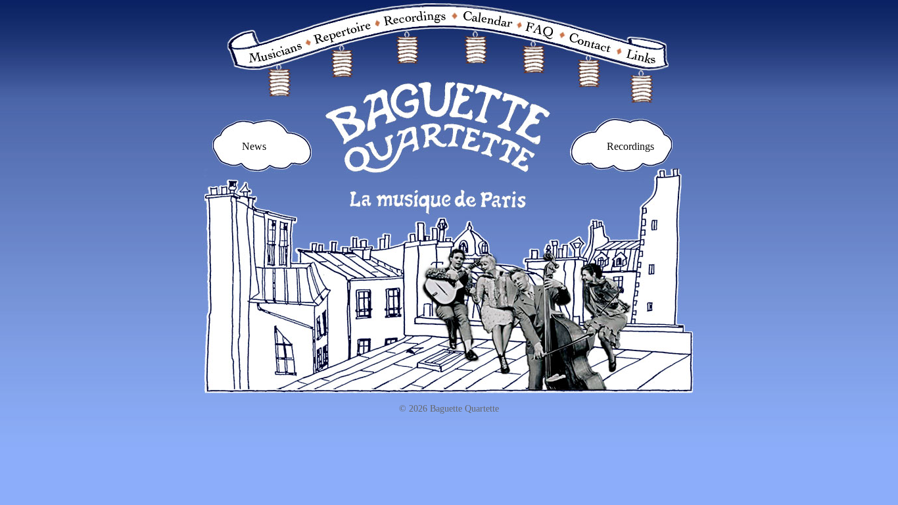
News (254, 146)
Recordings (630, 146)
